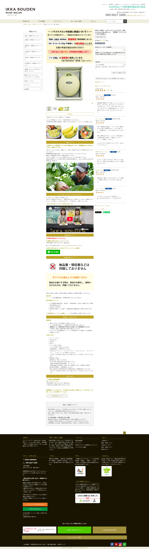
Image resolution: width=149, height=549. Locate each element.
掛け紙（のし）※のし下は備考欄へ (104, 47)
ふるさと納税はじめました (83, 481)
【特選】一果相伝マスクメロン (32, 40)
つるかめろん (105, 456)
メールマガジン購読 (80, 447)
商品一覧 (26, 21)
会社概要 (26, 544)
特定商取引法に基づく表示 (38, 544)
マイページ (59, 21)
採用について (61, 544)
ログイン (105, 4)
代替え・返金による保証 (56, 437)
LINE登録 (143, 4)
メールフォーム (39, 471)
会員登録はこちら (57, 396)
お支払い (25, 437)
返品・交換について (106, 447)
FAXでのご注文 (135, 4)
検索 (125, 21)
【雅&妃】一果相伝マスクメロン (31, 46)
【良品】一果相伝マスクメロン (34, 24)
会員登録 (111, 4)
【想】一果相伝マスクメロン (32, 35)
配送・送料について (106, 442)
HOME (24, 24)
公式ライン (27, 473)
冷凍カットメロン (29, 81)
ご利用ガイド (118, 4)
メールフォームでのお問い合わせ (35, 504)
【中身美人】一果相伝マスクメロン (32, 64)
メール (68, 313)
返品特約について (100, 82)
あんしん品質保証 (63, 447)
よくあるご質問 (77, 21)
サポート (104, 437)
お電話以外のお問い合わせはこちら (135, 15)
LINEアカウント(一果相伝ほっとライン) (86, 445)
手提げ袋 (97, 62)
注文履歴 (42, 21)
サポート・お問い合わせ (29, 456)
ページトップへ (124, 432)
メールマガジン (126, 4)
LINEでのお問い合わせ (35, 509)
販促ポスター (105, 449)
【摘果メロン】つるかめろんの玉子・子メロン (32, 70)
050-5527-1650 (64, 241)
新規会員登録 (78, 440)
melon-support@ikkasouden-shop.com (72, 245)
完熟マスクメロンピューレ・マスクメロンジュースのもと (32, 76)
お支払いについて (106, 445)
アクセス (51, 456)
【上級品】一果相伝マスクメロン (32, 52)
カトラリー (27, 85)
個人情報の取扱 (52, 544)
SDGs (77, 456)
